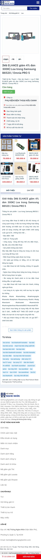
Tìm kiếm (33, 8)
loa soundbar (23, 369)
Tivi (2, 497)
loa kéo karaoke (29, 352)
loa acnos (6, 342)
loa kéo (31, 342)
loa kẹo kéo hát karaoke (22, 356)
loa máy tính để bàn (21, 375)
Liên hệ (3, 485)
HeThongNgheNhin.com (17, 553)
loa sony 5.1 (17, 362)
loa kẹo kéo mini (8, 349)
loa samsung (15, 359)
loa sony (6, 359)
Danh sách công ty (8, 459)
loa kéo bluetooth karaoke (12, 352)
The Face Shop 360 (24, 547)
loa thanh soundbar (19, 365)
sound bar (31, 365)
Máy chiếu (5, 518)
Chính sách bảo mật (9, 433)
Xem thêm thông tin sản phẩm (20, 330)
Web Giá (3, 549)
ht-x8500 (6, 365)
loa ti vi (5, 372)
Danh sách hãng (7, 454)
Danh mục (5, 448)
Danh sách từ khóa (8, 464)
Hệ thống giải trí (14, 13)
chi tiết (30, 190)
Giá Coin (10, 549)
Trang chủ (4, 13)
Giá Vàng (36, 547)
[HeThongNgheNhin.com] (10, 3)
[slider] (5, 59)
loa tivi (33, 372)
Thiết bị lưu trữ (7, 512)
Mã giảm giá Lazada (9, 474)
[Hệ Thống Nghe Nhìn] (11, 395)
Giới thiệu (10, 190)
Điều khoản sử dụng (9, 438)
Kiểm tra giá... (9, 92)
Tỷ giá (14, 547)
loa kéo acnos (8, 346)
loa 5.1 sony (7, 362)
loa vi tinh (13, 372)
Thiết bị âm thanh (8, 507)
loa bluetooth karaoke (19, 342)
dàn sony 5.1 (26, 359)
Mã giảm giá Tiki (7, 469)
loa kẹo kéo (20, 349)
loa (31, 369)
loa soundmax (24, 372)
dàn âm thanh (29, 362)
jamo (4, 369)
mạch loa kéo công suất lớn (24, 346)
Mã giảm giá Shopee (9, 480)
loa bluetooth (7, 375)
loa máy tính (12, 369)
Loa (22, 13)
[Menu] (38, 2)
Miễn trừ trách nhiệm (9, 443)
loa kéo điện (7, 356)
